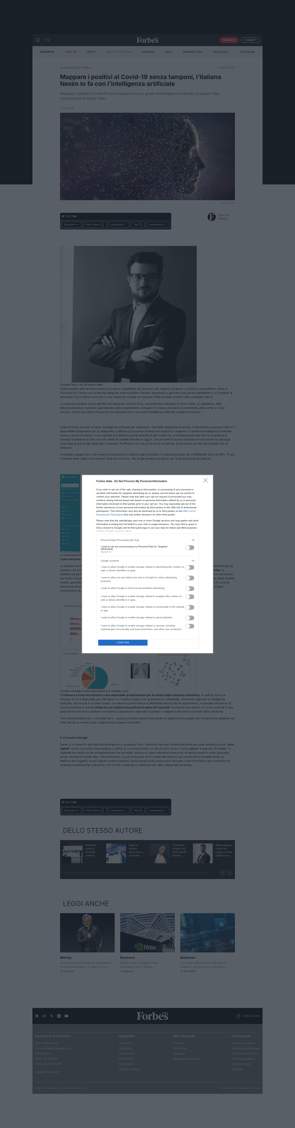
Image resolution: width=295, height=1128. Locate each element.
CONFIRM (123, 642)
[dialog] (147, 564)
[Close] (206, 481)
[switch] (189, 547)
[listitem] (147, 540)
